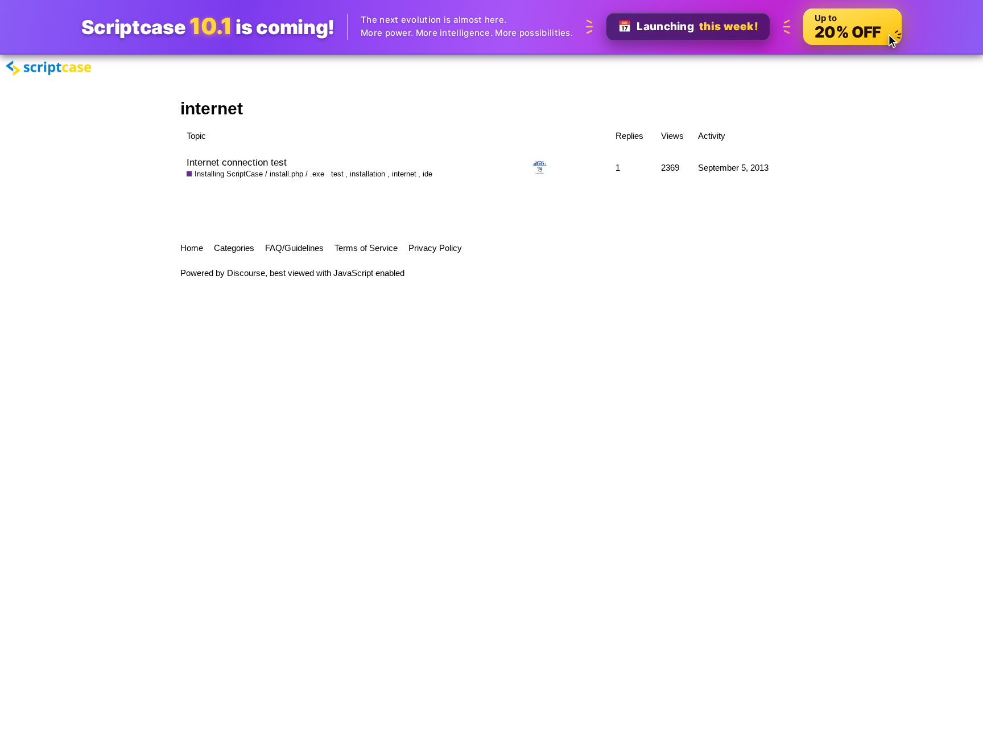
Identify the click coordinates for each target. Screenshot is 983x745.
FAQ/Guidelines (294, 248)
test (337, 174)
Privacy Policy (435, 248)
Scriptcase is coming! (207, 26)
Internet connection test (237, 162)
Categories (234, 248)
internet (404, 174)
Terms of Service (366, 248)
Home (191, 248)
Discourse (246, 273)
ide (427, 174)
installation (367, 174)
